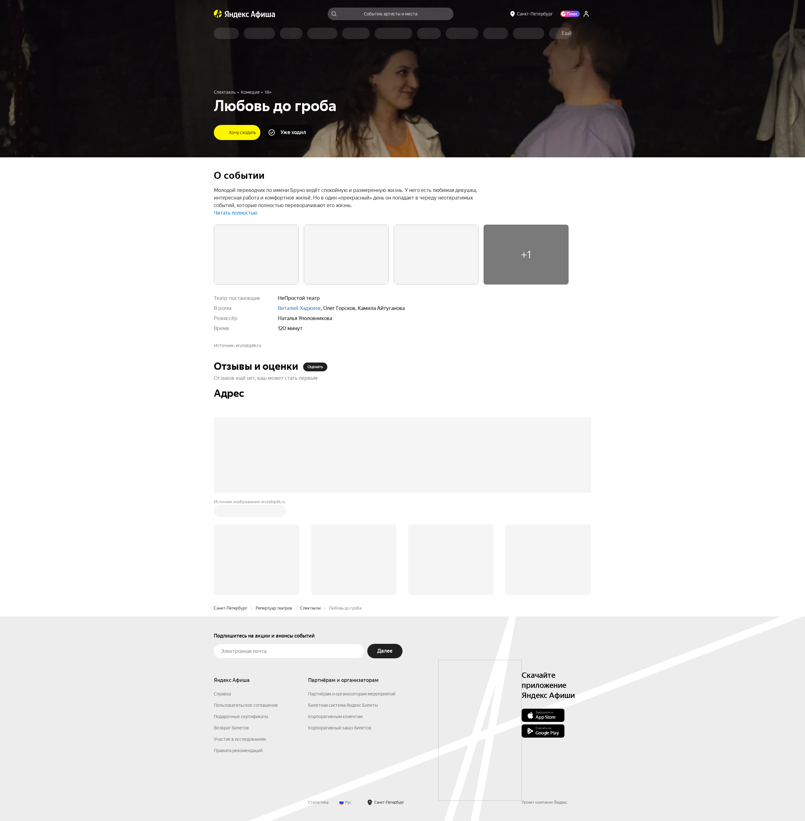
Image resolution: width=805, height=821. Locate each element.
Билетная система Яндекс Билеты (343, 705)
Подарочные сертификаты (241, 716)
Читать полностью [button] (235, 213)
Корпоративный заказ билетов (339, 727)
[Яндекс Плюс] (570, 14)
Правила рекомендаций (238, 750)
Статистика (318, 802)
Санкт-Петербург (230, 608)
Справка (222, 693)
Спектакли (310, 608)
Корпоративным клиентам (335, 716)
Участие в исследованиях (240, 739)
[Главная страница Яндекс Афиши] (218, 14)
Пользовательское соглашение (246, 705)
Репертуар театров (274, 608)
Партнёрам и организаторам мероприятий (351, 693)
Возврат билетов (231, 727)
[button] (567, 33)
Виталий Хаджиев (299, 308)
